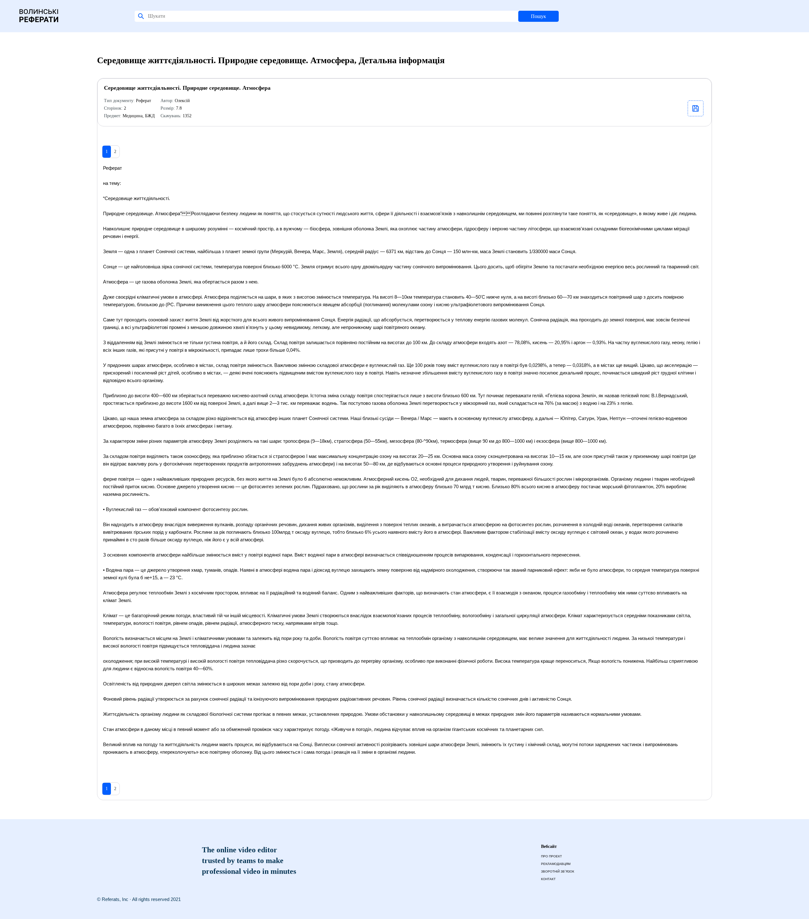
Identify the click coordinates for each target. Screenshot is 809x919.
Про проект (551, 856)
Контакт (548, 879)
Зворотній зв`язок (557, 871)
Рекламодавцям (555, 864)
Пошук (538, 16)
